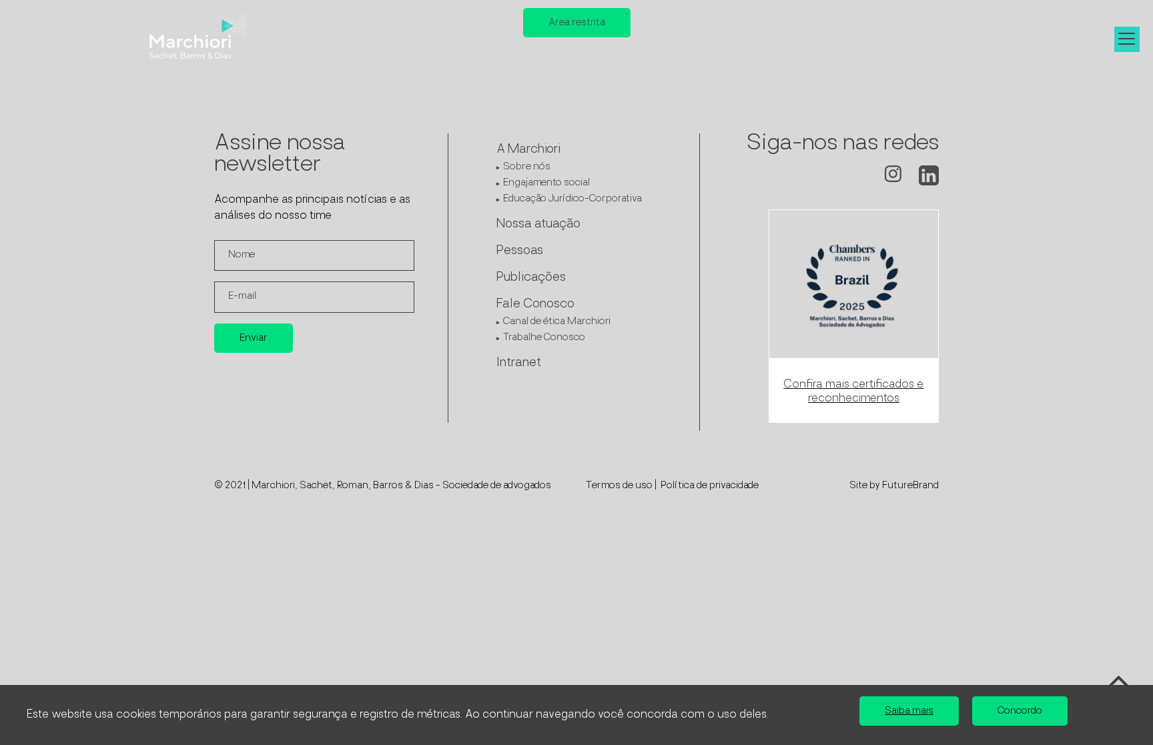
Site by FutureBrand (894, 486)
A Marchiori (528, 150)
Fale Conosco (535, 305)
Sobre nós (526, 167)
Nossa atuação (538, 225)
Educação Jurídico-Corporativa (572, 199)
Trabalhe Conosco (544, 338)
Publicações (531, 278)
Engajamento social (546, 183)
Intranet (518, 363)
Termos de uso (619, 486)
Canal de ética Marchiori (557, 322)
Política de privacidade (710, 486)
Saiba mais (909, 711)
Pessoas (519, 251)
